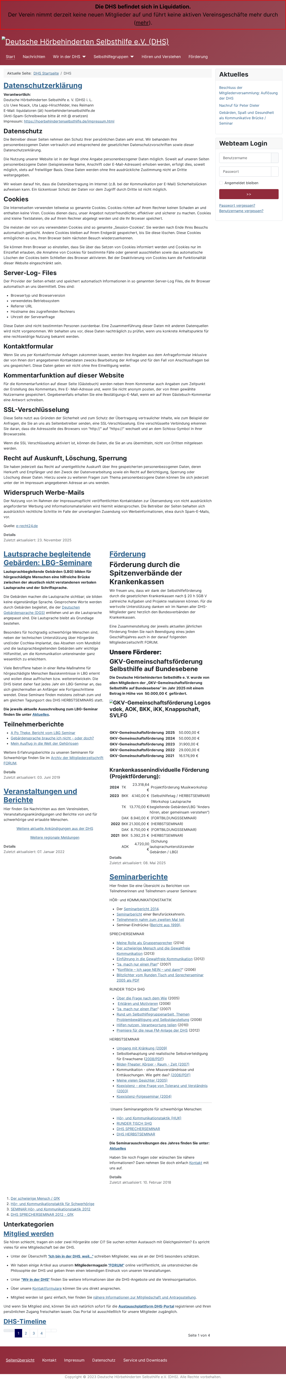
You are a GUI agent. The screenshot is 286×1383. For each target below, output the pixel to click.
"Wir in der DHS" (35, 1279)
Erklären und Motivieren (138, 1003)
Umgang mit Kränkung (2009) (142, 1048)
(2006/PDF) (181, 1075)
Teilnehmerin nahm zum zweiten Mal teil (150, 919)
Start (10, 56)
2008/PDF (153, 1059)
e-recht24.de (27, 526)
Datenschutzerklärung (43, 85)
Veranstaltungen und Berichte (40, 795)
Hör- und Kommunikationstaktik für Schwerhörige (52, 1204)
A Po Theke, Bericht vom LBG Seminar (43, 732)
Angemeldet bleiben (241, 183)
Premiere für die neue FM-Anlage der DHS (152, 1030)
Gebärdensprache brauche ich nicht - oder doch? (52, 738)
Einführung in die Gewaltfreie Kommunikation (155, 959)
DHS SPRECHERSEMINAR (138, 1128)
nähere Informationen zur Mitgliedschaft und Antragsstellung (144, 1297)
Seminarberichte (138, 876)
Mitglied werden (29, 1233)
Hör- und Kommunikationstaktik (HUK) (149, 1118)
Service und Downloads (145, 1360)
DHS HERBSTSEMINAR (136, 1134)
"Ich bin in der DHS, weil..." (70, 1256)
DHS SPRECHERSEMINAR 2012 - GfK (42, 1214)
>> (248, 194)
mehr (142, 22)
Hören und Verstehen (161, 56)
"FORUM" (116, 1265)
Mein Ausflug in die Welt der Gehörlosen (44, 743)
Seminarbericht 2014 (141, 909)
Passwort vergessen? (237, 205)
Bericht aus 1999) (165, 925)
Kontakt (195, 1162)
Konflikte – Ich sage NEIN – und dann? (150, 969)
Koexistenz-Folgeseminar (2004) (144, 1096)
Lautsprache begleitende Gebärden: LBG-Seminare (48, 558)
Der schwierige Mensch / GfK (35, 1198)
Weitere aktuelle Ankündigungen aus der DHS (55, 828)
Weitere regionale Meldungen (54, 837)
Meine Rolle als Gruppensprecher (144, 943)
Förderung (198, 56)
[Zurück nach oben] (280, 1377)
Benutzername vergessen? (241, 211)
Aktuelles (40, 714)
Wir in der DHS (66, 56)
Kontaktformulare (47, 1288)
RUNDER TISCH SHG (134, 1123)
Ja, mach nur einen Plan (137, 964)
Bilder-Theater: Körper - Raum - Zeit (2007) (153, 1064)
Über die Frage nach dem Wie (142, 998)
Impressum (74, 1360)
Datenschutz (104, 1360)
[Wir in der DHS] (83, 57)
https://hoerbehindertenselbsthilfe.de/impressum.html (69, 121)
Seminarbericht (129, 914)
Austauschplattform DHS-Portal (146, 1306)
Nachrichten (34, 56)
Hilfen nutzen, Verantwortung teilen (147, 1025)
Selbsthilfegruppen (111, 56)
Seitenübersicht (20, 1360)
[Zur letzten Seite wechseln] (54, 1330)
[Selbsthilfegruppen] (131, 57)
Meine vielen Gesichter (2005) (142, 1080)
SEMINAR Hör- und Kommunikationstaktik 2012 (50, 1209)
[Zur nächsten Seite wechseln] (48, 1330)
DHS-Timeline (25, 1321)
